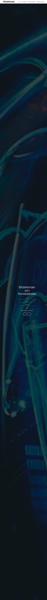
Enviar (27, 314)
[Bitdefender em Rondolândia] (9, 1)
